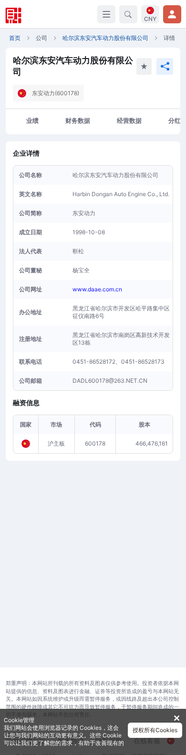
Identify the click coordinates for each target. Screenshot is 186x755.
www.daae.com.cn (97, 289)
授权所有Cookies (155, 730)
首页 (15, 37)
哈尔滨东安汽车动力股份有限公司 (105, 37)
